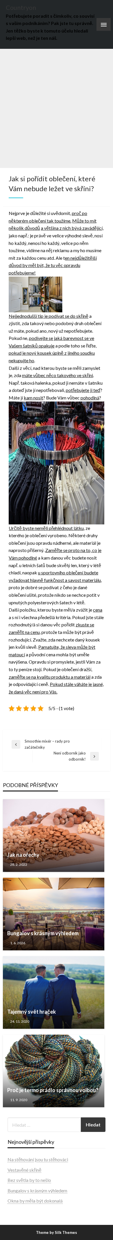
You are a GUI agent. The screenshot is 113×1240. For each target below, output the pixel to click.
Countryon (21, 7)
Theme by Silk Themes (56, 1232)
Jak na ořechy (23, 855)
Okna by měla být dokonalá (35, 1200)
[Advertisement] (56, 108)
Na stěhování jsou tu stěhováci (38, 1159)
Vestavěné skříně (24, 1170)
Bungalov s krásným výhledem (43, 933)
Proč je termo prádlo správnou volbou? (52, 1090)
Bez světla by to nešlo (29, 1180)
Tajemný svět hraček (31, 1011)
